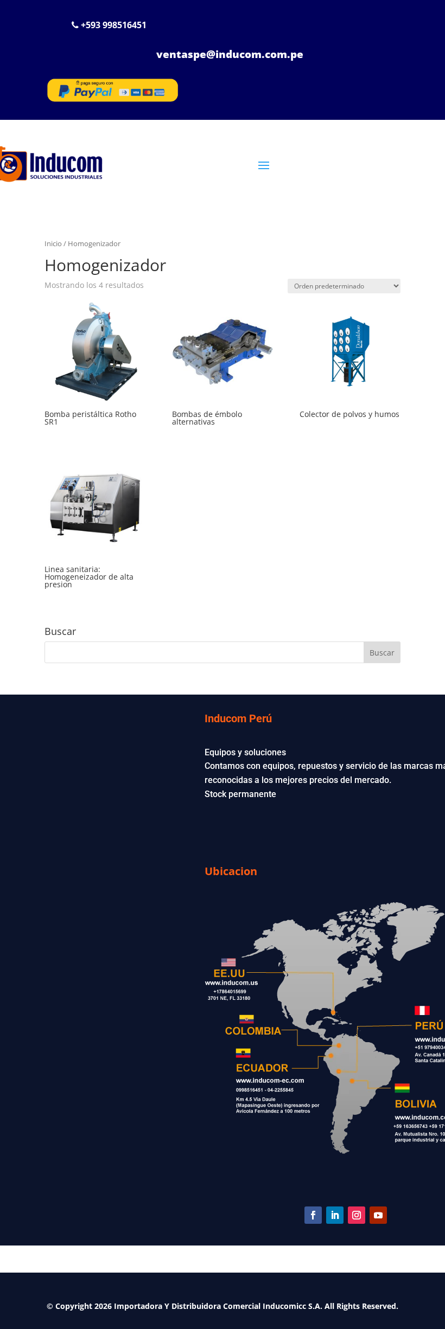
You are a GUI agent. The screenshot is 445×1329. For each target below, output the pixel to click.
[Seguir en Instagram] (356, 1215)
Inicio (53, 243)
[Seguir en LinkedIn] (335, 1215)
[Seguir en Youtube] (378, 1215)
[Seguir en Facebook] (313, 1215)
